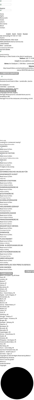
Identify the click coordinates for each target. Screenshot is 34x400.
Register (2, 8)
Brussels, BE (4, 328)
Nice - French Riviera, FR (7, 293)
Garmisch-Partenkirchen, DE (9, 350)
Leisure (2, 22)
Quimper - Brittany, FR (7, 322)
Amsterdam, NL (5, 297)
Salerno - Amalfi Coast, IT (8, 352)
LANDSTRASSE (4, 44)
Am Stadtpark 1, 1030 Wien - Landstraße (21, 63)
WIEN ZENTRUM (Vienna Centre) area (11, 42)
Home (2, 14)
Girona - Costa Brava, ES (7, 334)
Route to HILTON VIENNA (8, 91)
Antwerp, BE (4, 338)
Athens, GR (3, 289)
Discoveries (3, 24)
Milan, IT (2, 301)
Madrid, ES (3, 309)
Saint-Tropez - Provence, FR (8, 318)
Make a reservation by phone (9, 73)
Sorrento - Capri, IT (6, 354)
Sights (2, 16)
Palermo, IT (3, 324)
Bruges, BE (3, 320)
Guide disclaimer (5, 363)
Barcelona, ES (4, 287)
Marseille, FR (4, 330)
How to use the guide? (7, 359)
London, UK (3, 279)
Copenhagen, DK (5, 332)
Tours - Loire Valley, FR (7, 348)
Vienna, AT (3, 283)
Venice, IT (3, 285)
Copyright (3, 365)
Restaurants (4, 18)
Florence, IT (3, 291)
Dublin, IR (3, 336)
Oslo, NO (3, 344)
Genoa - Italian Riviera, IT (7, 305)
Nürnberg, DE (4, 346)
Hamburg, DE (4, 314)
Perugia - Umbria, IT (6, 316)
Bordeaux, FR (4, 326)
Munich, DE (3, 303)
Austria (2, 38)
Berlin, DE (3, 299)
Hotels (2, 20)
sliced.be (11, 357)
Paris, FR (2, 277)
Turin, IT (2, 312)
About (2, 26)
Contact (2, 28)
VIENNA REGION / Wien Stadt (9, 40)
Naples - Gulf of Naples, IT (8, 295)
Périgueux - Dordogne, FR (8, 340)
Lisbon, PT (3, 310)
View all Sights (29, 271)
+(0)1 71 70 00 (30, 58)
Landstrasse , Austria (11, 89)
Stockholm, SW (4, 307)
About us (3, 361)
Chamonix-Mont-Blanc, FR (8, 342)
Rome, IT (2, 281)
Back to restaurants (6, 273)
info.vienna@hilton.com (26, 61)
